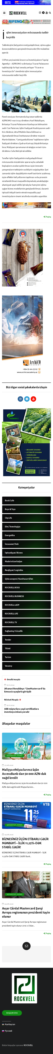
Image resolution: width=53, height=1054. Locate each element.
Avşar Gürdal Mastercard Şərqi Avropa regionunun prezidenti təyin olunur (26, 912)
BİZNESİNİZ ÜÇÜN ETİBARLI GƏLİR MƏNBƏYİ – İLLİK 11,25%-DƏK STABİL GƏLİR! (25, 843)
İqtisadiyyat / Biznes (14, 755)
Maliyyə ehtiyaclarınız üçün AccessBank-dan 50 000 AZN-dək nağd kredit (24, 774)
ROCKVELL (28, 1045)
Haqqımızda (12, 1013)
